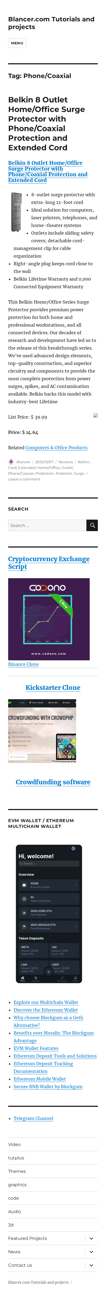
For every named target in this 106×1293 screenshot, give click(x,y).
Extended (27, 467)
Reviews (65, 462)
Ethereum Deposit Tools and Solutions (55, 1056)
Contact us (20, 1265)
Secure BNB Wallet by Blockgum (48, 1086)
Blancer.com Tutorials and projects (38, 1282)
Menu (17, 43)
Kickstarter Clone (53, 688)
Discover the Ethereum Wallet (46, 1010)
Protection (45, 473)
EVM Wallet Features (36, 1048)
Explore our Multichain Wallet (46, 1002)
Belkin (83, 462)
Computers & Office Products (57, 447)
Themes (17, 1171)
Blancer (23, 462)
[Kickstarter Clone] (53, 731)
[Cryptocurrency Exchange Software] (53, 619)
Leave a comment (24, 479)
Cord (12, 467)
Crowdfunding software (53, 782)
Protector (64, 473)
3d (11, 1225)
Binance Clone (23, 664)
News (14, 1251)
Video (14, 1144)
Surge (79, 473)
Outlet (67, 467)
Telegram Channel (33, 1118)
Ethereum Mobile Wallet (40, 1079)
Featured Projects (27, 1238)
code (13, 1198)
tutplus (16, 1157)
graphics (17, 1184)
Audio (14, 1211)
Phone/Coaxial (21, 473)
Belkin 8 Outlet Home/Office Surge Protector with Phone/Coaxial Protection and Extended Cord (46, 123)
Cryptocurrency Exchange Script (49, 563)
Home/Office (48, 467)
